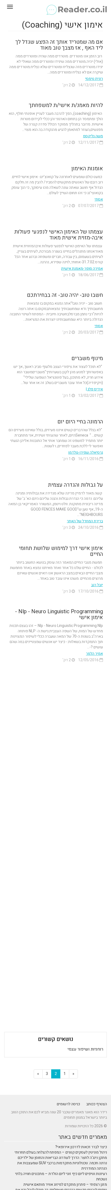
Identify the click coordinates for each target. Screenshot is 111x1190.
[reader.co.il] (55, 6)
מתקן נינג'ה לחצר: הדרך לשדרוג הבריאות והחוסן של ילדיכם (62, 1158)
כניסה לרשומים (68, 1104)
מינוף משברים (87, 358)
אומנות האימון (87, 168)
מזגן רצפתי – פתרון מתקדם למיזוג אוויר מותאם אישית (65, 1184)
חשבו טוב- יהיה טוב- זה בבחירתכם (65, 295)
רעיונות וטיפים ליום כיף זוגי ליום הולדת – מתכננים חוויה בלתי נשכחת (61, 1176)
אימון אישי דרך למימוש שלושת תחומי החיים (61, 551)
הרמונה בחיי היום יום (80, 422)
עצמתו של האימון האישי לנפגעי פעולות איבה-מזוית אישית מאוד (58, 235)
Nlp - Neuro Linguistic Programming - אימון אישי (59, 614)
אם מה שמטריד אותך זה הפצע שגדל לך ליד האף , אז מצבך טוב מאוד (59, 45)
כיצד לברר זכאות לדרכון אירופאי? (81, 1147)
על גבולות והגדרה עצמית (75, 485)
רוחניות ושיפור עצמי (85, 1049)
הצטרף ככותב (96, 1104)
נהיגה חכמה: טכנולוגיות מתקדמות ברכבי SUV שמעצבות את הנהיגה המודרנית (62, 1165)
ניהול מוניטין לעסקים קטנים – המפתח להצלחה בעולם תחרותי (61, 1152)
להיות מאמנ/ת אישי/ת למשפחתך (66, 105)
